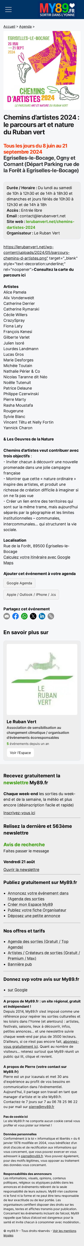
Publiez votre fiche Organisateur (37, 910)
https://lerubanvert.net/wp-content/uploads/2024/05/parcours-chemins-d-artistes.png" (36, 252)
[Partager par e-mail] (6, 616)
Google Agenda (19, 583)
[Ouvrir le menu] (8, 10)
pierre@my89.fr (41, 1107)
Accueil (9, 26)
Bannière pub (20, 964)
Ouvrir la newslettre (21, 869)
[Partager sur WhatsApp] (24, 616)
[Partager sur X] (33, 616)
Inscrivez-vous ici (19, 813)
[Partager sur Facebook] (15, 616)
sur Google (17, 990)
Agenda (25, 26)
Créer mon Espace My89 (30, 904)
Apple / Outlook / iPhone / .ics (31, 594)
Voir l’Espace (20, 753)
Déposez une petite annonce (34, 915)
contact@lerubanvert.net (43, 216)
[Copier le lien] (51, 616)
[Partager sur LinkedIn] (42, 616)
